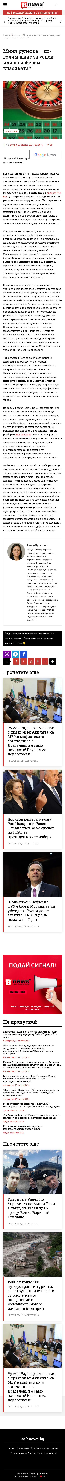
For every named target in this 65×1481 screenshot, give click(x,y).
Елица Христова (16, 162)
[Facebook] (16, 661)
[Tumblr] (45, 661)
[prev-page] (4, 22)
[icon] (7, 655)
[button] (57, 5)
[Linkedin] (38, 661)
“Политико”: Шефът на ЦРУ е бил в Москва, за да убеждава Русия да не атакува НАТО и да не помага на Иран (31, 911)
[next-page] (61, 22)
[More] (52, 661)
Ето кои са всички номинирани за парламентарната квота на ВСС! (23, 1128)
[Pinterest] (23, 661)
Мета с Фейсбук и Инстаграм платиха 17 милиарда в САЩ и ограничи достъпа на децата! (31, 1105)
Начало (6, 35)
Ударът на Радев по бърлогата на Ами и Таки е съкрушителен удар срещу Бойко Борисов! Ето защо (32, 20)
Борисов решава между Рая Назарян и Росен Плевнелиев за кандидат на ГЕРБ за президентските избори (31, 828)
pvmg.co (46, 1476)
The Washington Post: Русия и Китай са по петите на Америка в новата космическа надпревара (31, 1116)
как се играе (23, 434)
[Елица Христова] (16, 582)
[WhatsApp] (31, 661)
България (16, 35)
